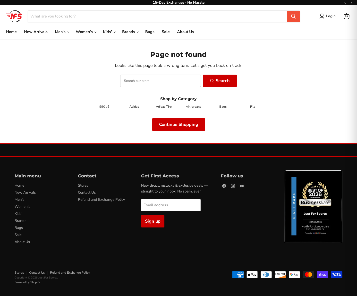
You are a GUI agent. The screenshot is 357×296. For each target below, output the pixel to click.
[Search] (293, 16)
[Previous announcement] (345, 2)
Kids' (108, 32)
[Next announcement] (351, 2)
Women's (85, 32)
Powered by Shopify (27, 282)
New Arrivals (36, 32)
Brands (129, 32)
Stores (83, 185)
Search (223, 81)
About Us (185, 32)
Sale (166, 32)
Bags (149, 32)
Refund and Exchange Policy (101, 199)
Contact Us (87, 192)
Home (11, 32)
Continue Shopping (178, 124)
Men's (61, 32)
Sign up (153, 221)
